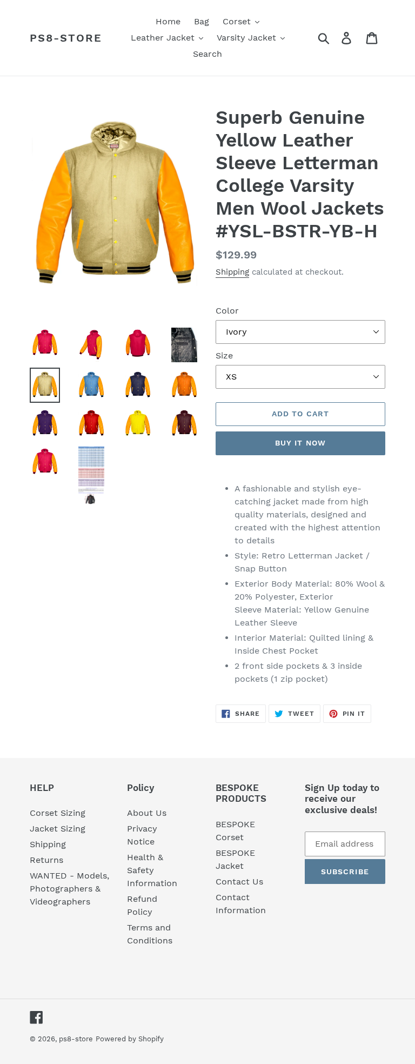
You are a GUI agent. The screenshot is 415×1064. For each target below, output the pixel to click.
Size (224, 355)
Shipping (232, 272)
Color (227, 310)
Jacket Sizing (57, 828)
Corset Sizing (57, 813)
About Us (146, 813)
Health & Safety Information (152, 870)
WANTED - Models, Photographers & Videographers (69, 888)
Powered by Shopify (130, 1039)
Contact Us (239, 881)
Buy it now (300, 442)
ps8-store (66, 37)
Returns (46, 860)
